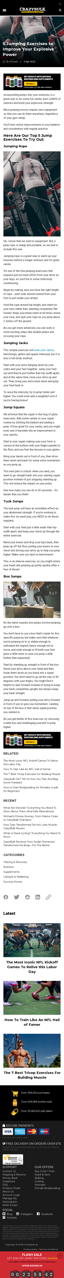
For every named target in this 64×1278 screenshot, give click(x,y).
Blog (9, 1214)
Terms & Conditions (48, 1249)
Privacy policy (30, 1249)
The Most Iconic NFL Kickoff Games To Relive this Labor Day (30, 762)
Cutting (39, 1181)
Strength (40, 1184)
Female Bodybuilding (47, 1188)
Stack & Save (42, 1174)
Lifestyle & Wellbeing (16, 876)
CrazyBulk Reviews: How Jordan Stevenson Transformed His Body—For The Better (29, 843)
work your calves (44, 350)
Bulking (39, 1178)
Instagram (26, 1214)
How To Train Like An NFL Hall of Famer (27, 769)
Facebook (47, 1214)
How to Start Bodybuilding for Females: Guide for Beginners (30, 789)
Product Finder (11, 1188)
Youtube (12, 1217)
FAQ (5, 1184)
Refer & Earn (10, 1205)
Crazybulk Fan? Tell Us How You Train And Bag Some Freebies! (30, 780)
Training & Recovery (15, 862)
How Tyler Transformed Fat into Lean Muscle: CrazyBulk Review (30, 826)
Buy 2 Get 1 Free (44, 1171)
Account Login (11, 1194)
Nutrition (8, 866)
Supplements (11, 871)
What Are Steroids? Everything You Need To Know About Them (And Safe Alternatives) (29, 809)
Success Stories (12, 881)
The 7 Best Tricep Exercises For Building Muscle (31, 774)
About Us (8, 1191)
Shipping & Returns (14, 1174)
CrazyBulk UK (31, 1244)
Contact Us (9, 1171)
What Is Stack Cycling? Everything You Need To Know (32, 835)
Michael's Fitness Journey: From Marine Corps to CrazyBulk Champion (30, 818)
